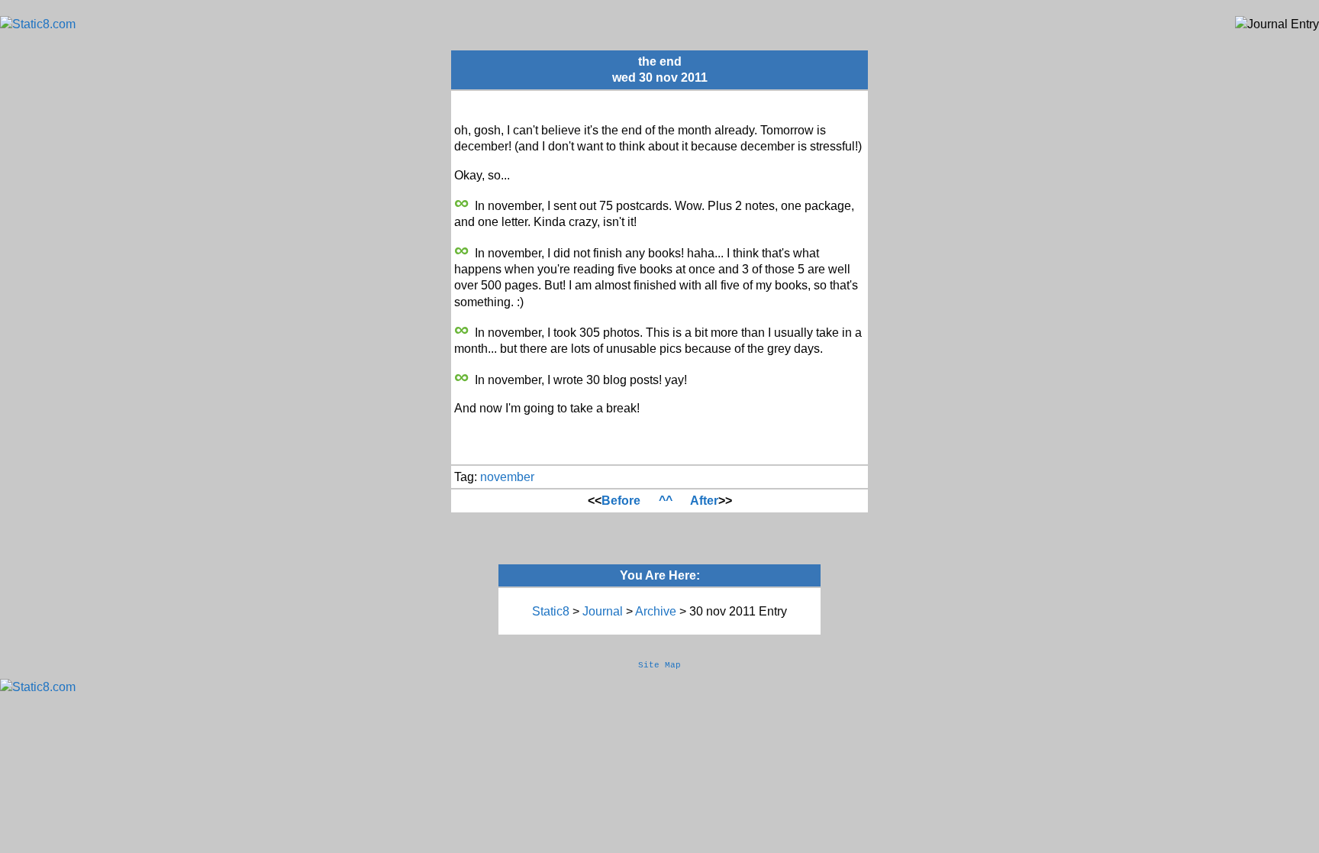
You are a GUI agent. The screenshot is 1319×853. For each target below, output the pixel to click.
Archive (655, 611)
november (507, 476)
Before (620, 500)
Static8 (550, 611)
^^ (665, 500)
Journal (602, 611)
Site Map (659, 665)
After (704, 500)
